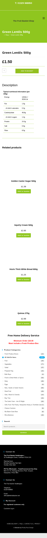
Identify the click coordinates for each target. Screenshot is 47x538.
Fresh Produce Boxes (11, 354)
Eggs (6, 384)
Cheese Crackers (10, 408)
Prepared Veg (9, 371)
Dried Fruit (8, 391)
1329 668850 (9, 489)
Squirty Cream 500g (23, 225)
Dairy (6, 381)
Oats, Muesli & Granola (12, 394)
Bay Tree (7, 398)
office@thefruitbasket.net (12, 495)
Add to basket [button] (24, 191)
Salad (6, 367)
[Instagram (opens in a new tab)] (25, 8)
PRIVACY (37, 524)
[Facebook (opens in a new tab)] (22, 8)
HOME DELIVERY (12, 524)
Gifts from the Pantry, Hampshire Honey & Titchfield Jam (23, 405)
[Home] (2, 35)
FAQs (21, 524)
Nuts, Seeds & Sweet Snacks (14, 388)
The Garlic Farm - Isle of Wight (14, 401)
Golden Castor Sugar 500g (23, 181)
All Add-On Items (10, 357)
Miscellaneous (9, 415)
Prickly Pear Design (27, 527)
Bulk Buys (8, 374)
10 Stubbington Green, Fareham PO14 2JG (17, 457)
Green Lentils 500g (17, 35)
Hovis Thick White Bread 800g (24, 269)
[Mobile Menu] (44, 18)
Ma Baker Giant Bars (11, 411)
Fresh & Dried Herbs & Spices (14, 378)
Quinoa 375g (23, 313)
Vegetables (8, 364)
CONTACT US (28, 524)
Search (23, 432)
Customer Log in (9, 508)
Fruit (6, 361)
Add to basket (27, 71)
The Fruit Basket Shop (23, 21)
